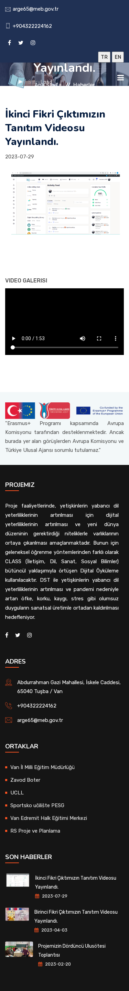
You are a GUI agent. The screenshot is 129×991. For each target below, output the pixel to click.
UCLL (17, 793)
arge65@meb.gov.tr (35, 9)
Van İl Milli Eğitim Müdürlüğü (42, 767)
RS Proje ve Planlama (35, 831)
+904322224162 (32, 26)
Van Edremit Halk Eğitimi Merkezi (48, 818)
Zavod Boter (25, 780)
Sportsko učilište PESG (37, 805)
